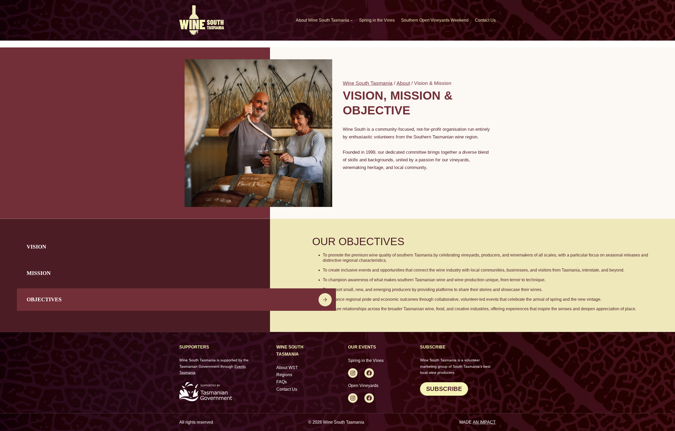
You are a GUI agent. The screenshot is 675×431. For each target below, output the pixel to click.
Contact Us (286, 389)
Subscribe (444, 388)
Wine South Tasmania (368, 83)
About (403, 83)
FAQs (281, 382)
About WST (287, 367)
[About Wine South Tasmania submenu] (351, 20)
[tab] (176, 247)
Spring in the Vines (366, 360)
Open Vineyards (363, 385)
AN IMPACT (484, 422)
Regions (284, 374)
